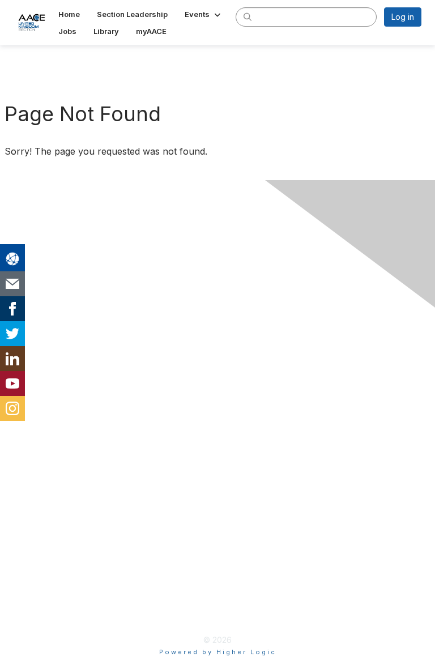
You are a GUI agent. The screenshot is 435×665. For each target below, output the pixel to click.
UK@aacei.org (41, 386)
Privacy (29, 574)
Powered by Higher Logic (217, 652)
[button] (203, 14)
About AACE (40, 498)
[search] (247, 16)
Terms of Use (42, 592)
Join (22, 461)
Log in (402, 17)
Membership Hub (50, 479)
